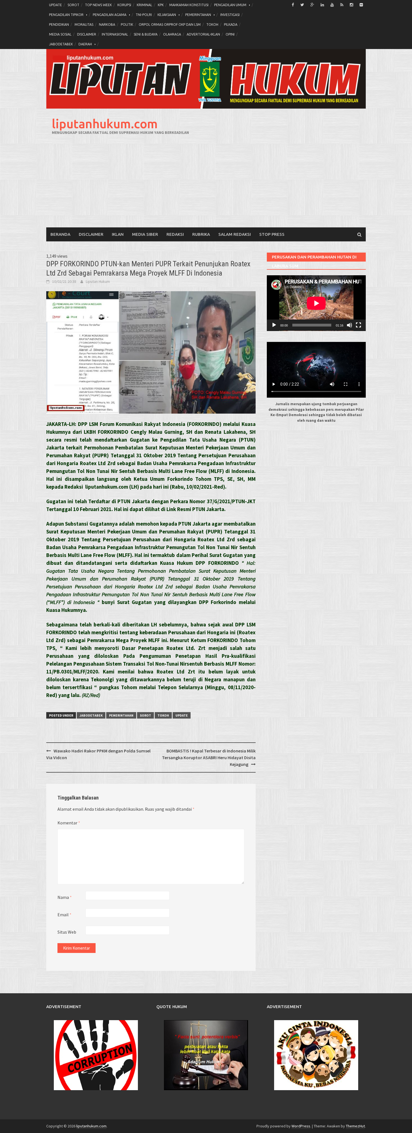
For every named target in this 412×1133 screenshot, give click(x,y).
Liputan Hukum (98, 281)
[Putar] (274, 325)
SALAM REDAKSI (234, 234)
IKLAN (118, 234)
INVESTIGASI (230, 15)
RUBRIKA (201, 234)
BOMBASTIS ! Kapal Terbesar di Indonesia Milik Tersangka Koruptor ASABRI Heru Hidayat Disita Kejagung (209, 757)
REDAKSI (175, 234)
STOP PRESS (271, 234)
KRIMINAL (144, 5)
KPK (161, 5)
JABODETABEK (61, 44)
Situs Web (66, 932)
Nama (64, 897)
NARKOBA (107, 24)
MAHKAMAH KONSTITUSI (189, 5)
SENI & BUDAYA (146, 34)
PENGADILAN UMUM (230, 5)
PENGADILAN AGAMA (109, 15)
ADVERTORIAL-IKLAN (203, 34)
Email (64, 914)
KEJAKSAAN (167, 15)
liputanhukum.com (105, 123)
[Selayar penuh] (358, 325)
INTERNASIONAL (115, 34)
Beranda (60, 234)
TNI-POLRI (144, 15)
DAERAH (85, 44)
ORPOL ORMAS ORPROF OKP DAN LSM (170, 24)
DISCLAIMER (86, 34)
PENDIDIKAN (59, 24)
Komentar (68, 823)
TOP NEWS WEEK (98, 5)
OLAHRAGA (172, 34)
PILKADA (230, 24)
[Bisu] (349, 325)
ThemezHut (355, 1126)
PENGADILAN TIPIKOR (66, 15)
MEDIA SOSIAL (60, 34)
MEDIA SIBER (145, 234)
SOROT (73, 5)
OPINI (230, 34)
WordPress (300, 1126)
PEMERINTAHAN (198, 15)
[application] (316, 303)
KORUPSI (124, 5)
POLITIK (127, 24)
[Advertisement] (206, 185)
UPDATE (55, 5)
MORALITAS (84, 24)
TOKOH (212, 24)
